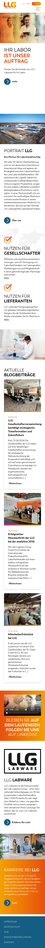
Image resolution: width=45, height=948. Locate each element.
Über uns (16, 220)
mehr (14, 81)
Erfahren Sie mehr (21, 822)
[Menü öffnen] (39, 9)
